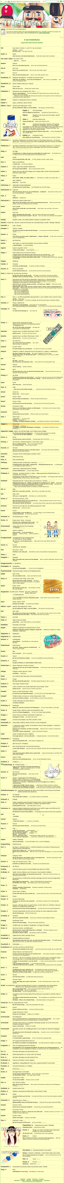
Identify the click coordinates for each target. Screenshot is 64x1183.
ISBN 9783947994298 (44, 33)
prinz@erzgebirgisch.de (31, 31)
